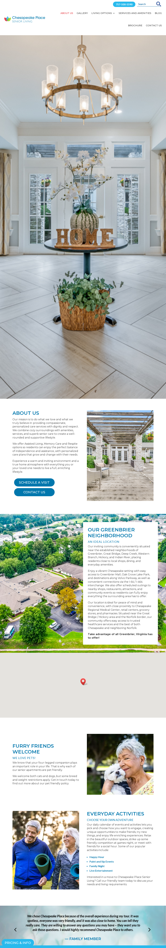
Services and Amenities (135, 13)
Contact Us (154, 25)
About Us (66, 13)
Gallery (82, 13)
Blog (158, 13)
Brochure (135, 25)
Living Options (101, 13)
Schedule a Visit (34, 482)
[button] (84, 682)
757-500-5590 (124, 4)
